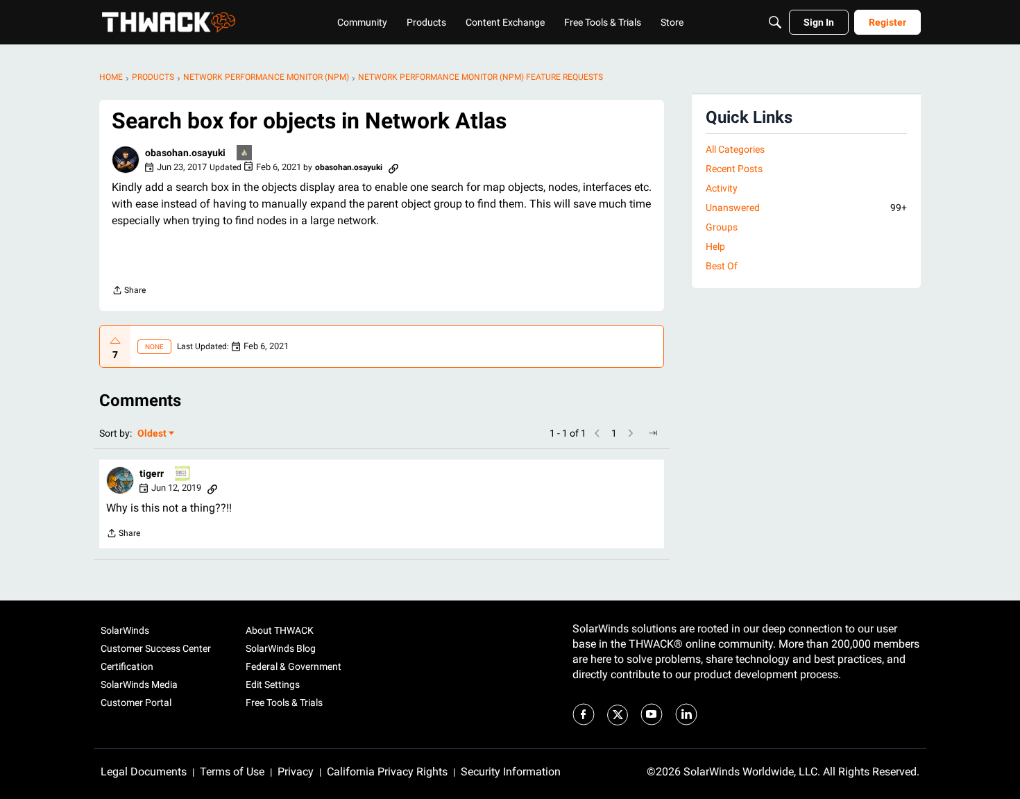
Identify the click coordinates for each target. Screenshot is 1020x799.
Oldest (152, 434)
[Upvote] (115, 341)
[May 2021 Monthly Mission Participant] (183, 474)
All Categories (735, 149)
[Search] (775, 22)
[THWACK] (168, 22)
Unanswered (806, 207)
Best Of (722, 265)
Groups (722, 227)
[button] (125, 160)
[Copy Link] (393, 167)
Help (715, 246)
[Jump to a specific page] (653, 433)
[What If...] (245, 153)
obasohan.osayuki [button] (185, 152)
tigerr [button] (151, 473)
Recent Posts (734, 168)
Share (129, 291)
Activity (722, 188)
